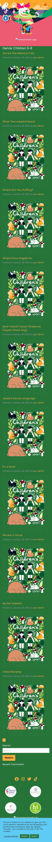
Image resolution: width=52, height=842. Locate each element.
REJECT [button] (34, 836)
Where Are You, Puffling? (18, 190)
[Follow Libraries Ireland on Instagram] (23, 779)
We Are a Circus (13, 535)
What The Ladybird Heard (19, 121)
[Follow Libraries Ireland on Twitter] (29, 779)
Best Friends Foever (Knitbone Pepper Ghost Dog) (22, 328)
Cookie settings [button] (11, 836)
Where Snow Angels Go (17, 258)
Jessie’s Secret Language (19, 398)
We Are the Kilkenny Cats (18, 53)
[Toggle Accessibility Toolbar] (6, 18)
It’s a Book (9, 466)
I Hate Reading (12, 672)
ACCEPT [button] (24, 836)
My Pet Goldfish (12, 603)
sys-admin (38, 57)
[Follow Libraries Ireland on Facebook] (17, 779)
